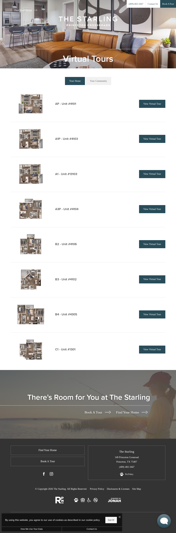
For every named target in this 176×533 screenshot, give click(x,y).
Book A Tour (94, 412)
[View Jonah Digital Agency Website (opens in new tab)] (114, 500)
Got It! (111, 520)
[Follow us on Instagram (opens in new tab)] (51, 474)
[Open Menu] (8, 10)
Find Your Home (23, 10)
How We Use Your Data (32, 529)
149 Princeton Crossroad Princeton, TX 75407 (127, 459)
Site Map (136, 489)
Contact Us (92, 529)
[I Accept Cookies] (120, 517)
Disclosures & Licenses (118, 489)
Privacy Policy (97, 489)
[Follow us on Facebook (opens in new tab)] (44, 474)
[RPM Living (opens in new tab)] (59, 502)
